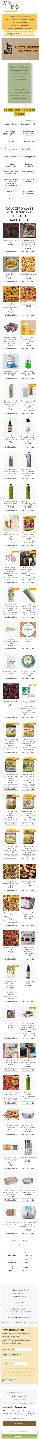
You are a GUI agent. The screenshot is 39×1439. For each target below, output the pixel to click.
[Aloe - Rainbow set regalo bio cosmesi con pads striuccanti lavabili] (28, 231)
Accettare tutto (19, 1423)
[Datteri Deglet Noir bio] (11, 938)
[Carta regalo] (28, 629)
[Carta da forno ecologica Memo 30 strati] (11, 629)
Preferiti (26, 1263)
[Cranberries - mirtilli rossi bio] (11, 691)
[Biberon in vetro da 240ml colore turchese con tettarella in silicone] (11, 391)
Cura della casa (11, 20)
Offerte (12, 16)
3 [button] (22, 1245)
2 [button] (19, 1245)
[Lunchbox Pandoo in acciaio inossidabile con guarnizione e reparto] (11, 1147)
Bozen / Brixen (19, 1399)
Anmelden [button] (18, 1436)
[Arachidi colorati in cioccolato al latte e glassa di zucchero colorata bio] (11, 328)
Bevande (28, 29)
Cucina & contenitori (15, 29)
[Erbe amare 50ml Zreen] (28, 971)
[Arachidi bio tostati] (28, 294)
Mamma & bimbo (27, 20)
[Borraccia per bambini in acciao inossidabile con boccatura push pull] (28, 426)
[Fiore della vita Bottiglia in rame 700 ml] (28, 1051)
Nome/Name (8, 1349)
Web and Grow (33, 1322)
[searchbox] (19, 33)
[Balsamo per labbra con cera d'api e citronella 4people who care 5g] (28, 328)
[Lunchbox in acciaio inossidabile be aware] (11, 1212)
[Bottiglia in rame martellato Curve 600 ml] (11, 523)
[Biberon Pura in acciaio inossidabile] (28, 361)
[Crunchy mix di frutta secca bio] (28, 871)
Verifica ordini (12, 1263)
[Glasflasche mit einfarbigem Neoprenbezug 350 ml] (28, 1082)
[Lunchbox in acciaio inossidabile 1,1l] (28, 1181)
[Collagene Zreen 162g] (11, 661)
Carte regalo (27, 1270)
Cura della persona (19, 23)
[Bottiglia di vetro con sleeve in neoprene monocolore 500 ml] (11, 491)
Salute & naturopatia (19, 26)
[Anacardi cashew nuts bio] (28, 264)
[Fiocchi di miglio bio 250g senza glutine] (11, 1051)
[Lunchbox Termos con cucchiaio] (28, 1147)
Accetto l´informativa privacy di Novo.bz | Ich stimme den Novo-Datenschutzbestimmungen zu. (18, 1372)
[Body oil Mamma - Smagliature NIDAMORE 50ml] (11, 426)
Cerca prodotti (12, 1255)
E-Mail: (6, 1363)
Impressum (19, 1303)
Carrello (12, 1270)
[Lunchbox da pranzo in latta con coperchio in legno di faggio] (11, 1181)
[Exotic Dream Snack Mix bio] (11, 1014)
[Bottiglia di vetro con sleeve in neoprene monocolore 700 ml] (28, 491)
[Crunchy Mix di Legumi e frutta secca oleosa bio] (11, 871)
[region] (19, 1421)
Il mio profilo (27, 1255)
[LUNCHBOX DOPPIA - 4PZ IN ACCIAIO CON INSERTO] (28, 1115)
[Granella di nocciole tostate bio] (11, 1115)
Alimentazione (22, 16)
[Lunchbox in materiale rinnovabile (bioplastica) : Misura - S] (28, 1212)
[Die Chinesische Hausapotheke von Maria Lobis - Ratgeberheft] (28, 938)
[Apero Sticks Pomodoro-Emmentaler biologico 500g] (11, 294)
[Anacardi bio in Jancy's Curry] (11, 264)
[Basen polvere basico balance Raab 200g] (11, 361)
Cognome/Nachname (12, 1354)
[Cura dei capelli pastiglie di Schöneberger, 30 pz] (28, 903)
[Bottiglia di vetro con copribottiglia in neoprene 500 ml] (28, 459)
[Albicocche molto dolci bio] (11, 231)
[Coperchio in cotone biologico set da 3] (28, 661)
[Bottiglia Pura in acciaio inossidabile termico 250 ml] (11, 459)
